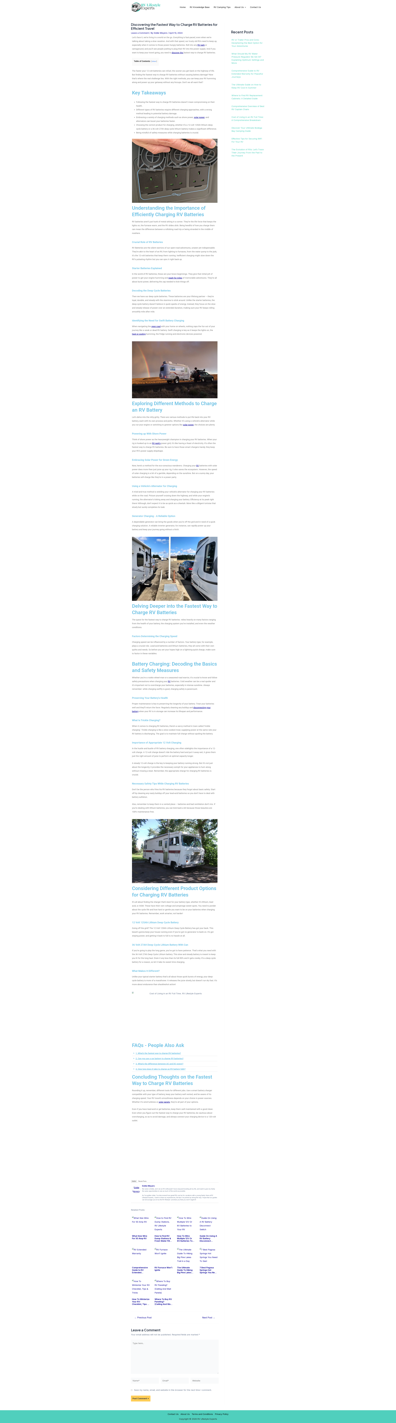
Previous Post (143, 1318)
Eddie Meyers (148, 1186)
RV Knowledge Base (200, 7)
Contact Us (255, 7)
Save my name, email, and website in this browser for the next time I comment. (173, 1390)
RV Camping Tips (222, 7)
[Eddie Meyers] (136, 1189)
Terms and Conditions (202, 1414)
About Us (239, 7)
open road (156, 326)
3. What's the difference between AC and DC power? (159, 1064)
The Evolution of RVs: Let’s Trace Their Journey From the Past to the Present (248, 152)
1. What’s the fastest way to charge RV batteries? (158, 1053)
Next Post (208, 1318)
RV (197, 465)
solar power (199, 117)
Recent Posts (142, 1181)
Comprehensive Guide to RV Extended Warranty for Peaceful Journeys (247, 74)
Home (183, 7)
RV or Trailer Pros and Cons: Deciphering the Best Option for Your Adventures (247, 43)
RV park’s (156, 443)
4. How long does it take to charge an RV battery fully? (161, 1069)
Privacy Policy (221, 1414)
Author (134, 1181)
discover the (177, 52)
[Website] (205, 1381)
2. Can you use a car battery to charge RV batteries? (159, 1058)
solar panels (164, 1102)
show (154, 61)
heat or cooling (139, 334)
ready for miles (175, 278)
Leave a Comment (140, 33)
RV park (201, 45)
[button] (174, 1053)
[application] (245, 7)
